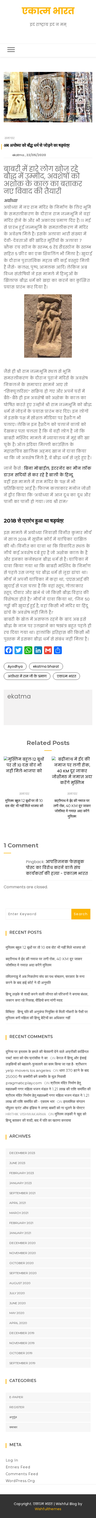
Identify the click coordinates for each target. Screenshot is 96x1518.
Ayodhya (15, 666)
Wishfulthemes (48, 1509)
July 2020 (17, 1293)
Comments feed (22, 1474)
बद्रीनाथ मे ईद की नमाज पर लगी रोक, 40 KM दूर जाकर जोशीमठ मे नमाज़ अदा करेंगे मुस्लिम (44, 962)
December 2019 (21, 1333)
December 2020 (22, 1243)
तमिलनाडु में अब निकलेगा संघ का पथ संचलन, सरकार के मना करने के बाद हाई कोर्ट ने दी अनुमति (45, 979)
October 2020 (21, 1263)
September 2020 (23, 1273)
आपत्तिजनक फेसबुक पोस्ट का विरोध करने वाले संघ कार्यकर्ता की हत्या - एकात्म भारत (57, 867)
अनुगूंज (13, 1417)
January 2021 (20, 1233)
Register (16, 1407)
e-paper (16, 1397)
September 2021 (22, 1193)
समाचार (10, 138)
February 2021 (21, 1223)
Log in (12, 1460)
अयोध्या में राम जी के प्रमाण (27, 676)
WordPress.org (20, 1481)
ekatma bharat (46, 666)
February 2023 (21, 1173)
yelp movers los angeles (28, 1070)
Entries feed (18, 1467)
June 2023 (17, 1163)
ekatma (18, 155)
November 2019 (22, 1343)
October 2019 (20, 1353)
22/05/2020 (36, 155)
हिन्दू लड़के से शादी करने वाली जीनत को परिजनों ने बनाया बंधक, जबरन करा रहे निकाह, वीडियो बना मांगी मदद (47, 997)
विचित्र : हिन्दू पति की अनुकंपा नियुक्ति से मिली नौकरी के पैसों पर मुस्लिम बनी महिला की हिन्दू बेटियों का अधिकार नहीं (47, 1014)
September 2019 (22, 1363)
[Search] (49, 35)
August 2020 (20, 1283)
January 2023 (20, 1183)
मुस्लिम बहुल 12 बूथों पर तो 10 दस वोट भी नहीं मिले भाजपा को (45, 947)
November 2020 (22, 1253)
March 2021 (18, 1213)
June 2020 (17, 1303)
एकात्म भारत (48, 10)
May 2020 (16, 1313)
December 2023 (22, 1153)
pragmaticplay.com (24, 1083)
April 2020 (18, 1323)
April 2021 (17, 1203)
